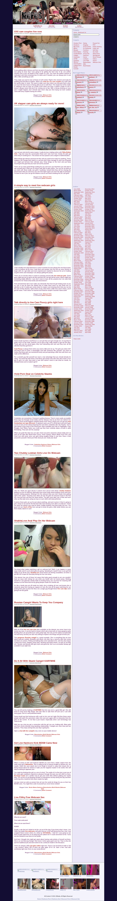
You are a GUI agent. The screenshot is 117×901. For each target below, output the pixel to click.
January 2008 (89, 307)
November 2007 (89, 309)
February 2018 (78, 290)
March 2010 (88, 268)
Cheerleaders (77, 63)
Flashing (85, 52)
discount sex (75, 899)
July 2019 (76, 270)
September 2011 (90, 240)
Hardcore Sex (56, 899)
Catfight (76, 55)
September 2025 (79, 192)
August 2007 (88, 312)
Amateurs (76, 45)
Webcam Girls (47, 95)
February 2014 (89, 203)
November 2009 (89, 274)
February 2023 (78, 217)
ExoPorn (79, 25)
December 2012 (89, 225)
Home (75, 32)
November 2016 (78, 307)
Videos (49, 444)
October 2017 (78, 293)
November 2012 (89, 226)
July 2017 (76, 298)
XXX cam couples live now (28, 31)
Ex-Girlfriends (87, 48)
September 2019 (79, 267)
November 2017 (78, 292)
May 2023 (77, 214)
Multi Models (47, 734)
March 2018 (77, 288)
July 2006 (88, 327)
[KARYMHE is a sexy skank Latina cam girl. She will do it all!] (42, 707)
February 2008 (89, 306)
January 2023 (78, 218)
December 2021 (78, 235)
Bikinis (75, 48)
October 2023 (78, 209)
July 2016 (76, 313)
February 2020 (78, 262)
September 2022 (79, 223)
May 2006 (88, 330)
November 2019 (78, 265)
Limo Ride (86, 60)
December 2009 (89, 273)
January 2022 (78, 234)
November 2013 (89, 207)
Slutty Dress (96, 53)
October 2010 (89, 257)
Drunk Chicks (87, 46)
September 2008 (90, 296)
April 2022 (77, 229)
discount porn (65, 899)
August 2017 (77, 296)
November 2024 (78, 197)
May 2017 (77, 301)
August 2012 (88, 229)
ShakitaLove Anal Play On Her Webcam (34, 520)
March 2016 (77, 320)
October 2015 (78, 326)
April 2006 (88, 332)
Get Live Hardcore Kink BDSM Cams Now (35, 743)
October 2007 (89, 310)
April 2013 (88, 218)
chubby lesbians (65, 491)
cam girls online (35, 846)
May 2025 (77, 193)
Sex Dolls (95, 52)
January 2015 (78, 332)
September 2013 (90, 211)
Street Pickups (97, 57)
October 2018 (78, 282)
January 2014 (89, 204)
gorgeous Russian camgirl (27, 637)
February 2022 (78, 232)
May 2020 (77, 257)
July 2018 (76, 285)
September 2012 (90, 228)
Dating (85, 43)
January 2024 (78, 206)
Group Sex (86, 53)
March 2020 (77, 260)
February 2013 (89, 221)
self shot (95, 50)
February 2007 (89, 316)
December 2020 (78, 248)
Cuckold (76, 68)
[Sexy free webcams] (23, 814)
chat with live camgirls (27, 731)
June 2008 (88, 301)
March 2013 (88, 220)
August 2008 (88, 298)
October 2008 (89, 295)
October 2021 (78, 239)
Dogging (85, 45)
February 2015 (78, 330)
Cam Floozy (18, 349)
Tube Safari (51, 25)
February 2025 (78, 195)
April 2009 (88, 285)
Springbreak (96, 55)
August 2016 (77, 312)
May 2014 (88, 198)
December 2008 (89, 292)
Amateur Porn (78, 43)
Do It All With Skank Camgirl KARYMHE (34, 661)
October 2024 (78, 198)
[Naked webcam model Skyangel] (42, 814)
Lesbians (85, 59)
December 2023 (78, 207)
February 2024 (78, 204)
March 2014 (88, 201)
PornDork (65, 25)
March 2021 (77, 245)
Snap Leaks (77, 339)
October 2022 (78, 221)
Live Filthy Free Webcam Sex (29, 797)
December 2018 (78, 279)
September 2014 (90, 192)
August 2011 (88, 242)
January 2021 (78, 246)
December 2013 (89, 206)
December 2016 (78, 306)
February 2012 (89, 235)
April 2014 (88, 200)
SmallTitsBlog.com (37, 25)
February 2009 (89, 288)
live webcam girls (60, 275)
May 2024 (77, 201)
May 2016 (77, 316)
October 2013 (89, 209)
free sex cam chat (30, 629)
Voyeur (95, 60)
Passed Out (96, 43)
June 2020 (77, 256)
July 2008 (88, 299)
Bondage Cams (19, 776)
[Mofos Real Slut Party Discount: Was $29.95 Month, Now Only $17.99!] (58, 23)
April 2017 (77, 302)
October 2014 (89, 190)
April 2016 (77, 318)
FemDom (86, 50)
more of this (27, 507)
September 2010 (90, 259)
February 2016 (78, 321)
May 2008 (88, 302)
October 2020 (78, 251)
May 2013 (88, 217)
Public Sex (96, 48)
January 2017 (78, 304)
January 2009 (89, 290)
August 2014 (88, 193)
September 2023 (79, 211)
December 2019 (78, 263)
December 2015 (78, 324)
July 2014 (88, 195)
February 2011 (89, 251)
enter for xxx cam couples (52, 81)
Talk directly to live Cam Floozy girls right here (38, 302)
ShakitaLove (34, 572)
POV (94, 45)
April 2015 (77, 329)
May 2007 (88, 313)
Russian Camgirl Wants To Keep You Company (38, 602)
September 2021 (79, 240)
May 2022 (77, 228)
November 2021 (78, 237)
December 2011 (89, 237)
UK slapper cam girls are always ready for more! (39, 103)
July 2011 (87, 243)
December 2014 (89, 189)
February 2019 (78, 276)
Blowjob (76, 50)
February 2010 (89, 270)
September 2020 (79, 253)
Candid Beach (78, 53)
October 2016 (78, 309)
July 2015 (76, 327)
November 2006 (89, 321)
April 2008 (88, 304)
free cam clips (62, 589)
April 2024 (77, 203)
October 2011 (89, 239)
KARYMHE (38, 710)
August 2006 (88, 326)
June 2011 (88, 245)
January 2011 (89, 253)
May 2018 (77, 287)
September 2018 (79, 284)
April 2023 (77, 215)
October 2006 (89, 323)
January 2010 (89, 271)
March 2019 (77, 274)
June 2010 (88, 263)
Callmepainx (28, 764)
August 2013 (88, 212)
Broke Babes (33, 787)
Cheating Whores (76, 61)
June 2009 (88, 282)
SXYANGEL (47, 833)
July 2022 (76, 225)
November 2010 (89, 256)
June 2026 (77, 189)
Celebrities (37, 444)
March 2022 (77, 231)
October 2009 (89, 276)
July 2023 (76, 212)
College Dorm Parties (78, 66)
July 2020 (76, 254)
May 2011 (88, 246)
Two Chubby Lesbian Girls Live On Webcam (37, 453)
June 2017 (77, 299)
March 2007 (88, 315)
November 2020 (78, 249)
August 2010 (88, 260)
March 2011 (88, 249)
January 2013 (89, 223)
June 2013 (88, 215)
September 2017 (79, 295)
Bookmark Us (82, 32)
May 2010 (88, 265)
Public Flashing (97, 46)
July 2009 (88, 281)
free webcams (30, 831)
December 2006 (89, 320)
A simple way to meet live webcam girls (34, 185)
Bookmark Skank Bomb (35, 33)
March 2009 (88, 287)
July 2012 (88, 231)
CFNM (75, 59)
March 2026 (77, 190)
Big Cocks (76, 46)
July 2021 (76, 243)
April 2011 (88, 248)
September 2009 (90, 278)
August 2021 (77, 242)
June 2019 (77, 271)
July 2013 (88, 214)
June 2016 (77, 315)
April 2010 (88, 267)
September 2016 (79, 310)
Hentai (85, 57)
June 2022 (77, 226)
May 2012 (88, 232)
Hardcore (44, 444)
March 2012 (88, 234)
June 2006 (88, 329)
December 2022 (78, 220)
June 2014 (88, 197)
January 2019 (78, 278)
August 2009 (88, 279)
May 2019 (77, 273)
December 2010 (89, 254)
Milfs (84, 64)
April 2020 (77, 259)
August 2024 (77, 200)
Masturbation (38, 734)
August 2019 (77, 268)
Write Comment (47, 96)
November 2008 (89, 293)
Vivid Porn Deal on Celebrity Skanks (33, 374)
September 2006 (90, 324)
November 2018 (78, 281)
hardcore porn (46, 899)
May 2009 (88, 284)
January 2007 (89, 318)
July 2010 (88, 262)
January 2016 (78, 323)
